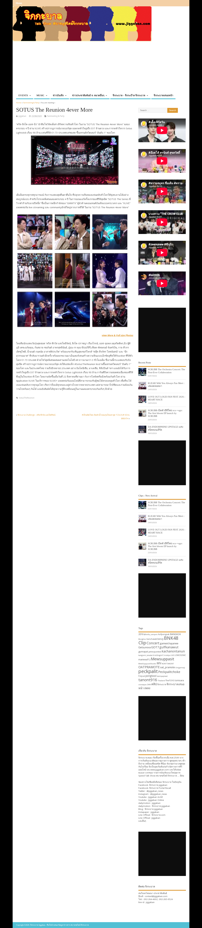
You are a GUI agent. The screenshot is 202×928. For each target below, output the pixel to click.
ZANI (149, 684)
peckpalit (148, 671)
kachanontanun (173, 651)
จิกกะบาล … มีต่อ (176, 775)
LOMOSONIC (180, 655)
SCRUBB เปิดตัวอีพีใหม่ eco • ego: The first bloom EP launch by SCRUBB (165, 413)
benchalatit (152, 639)
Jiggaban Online (156, 800)
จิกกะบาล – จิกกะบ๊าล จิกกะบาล (129, 95)
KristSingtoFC (158, 655)
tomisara (179, 680)
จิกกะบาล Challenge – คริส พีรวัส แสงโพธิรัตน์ (36, 415)
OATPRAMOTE (149, 667)
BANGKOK (175, 634)
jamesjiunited (155, 651)
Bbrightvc (142, 639)
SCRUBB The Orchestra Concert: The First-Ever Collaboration (166, 371)
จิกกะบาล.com (158, 814)
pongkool (150, 676)
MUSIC (40, 95)
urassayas (142, 684)
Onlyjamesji (180, 667)
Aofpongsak (163, 634)
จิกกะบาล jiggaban (158, 785)
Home (19, 3)
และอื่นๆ (142, 820)
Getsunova (144, 647)
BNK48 (171, 638)
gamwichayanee (169, 643)
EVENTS (23, 95)
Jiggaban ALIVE (155, 797)
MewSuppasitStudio (147, 663)
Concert (153, 643)
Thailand (161, 680)
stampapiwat (162, 676)
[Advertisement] (101, 69)
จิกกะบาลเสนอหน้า (163, 95)
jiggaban (22, 116)
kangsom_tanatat (145, 655)
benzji (160, 638)
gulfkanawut (168, 647)
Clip (142, 643)
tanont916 (147, 679)
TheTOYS (169, 680)
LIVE (172, 655)
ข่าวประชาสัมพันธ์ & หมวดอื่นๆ (88, 95)
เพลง (147, 688)
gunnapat (143, 651)
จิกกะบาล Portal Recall (160, 788)
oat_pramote (167, 667)
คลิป (154, 684)
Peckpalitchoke (169, 672)
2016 (140, 634)
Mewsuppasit (162, 658)
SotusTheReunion (26, 397)
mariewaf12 (144, 659)
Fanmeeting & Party (55, 116)
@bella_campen (150, 634)
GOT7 (155, 647)
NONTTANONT (168, 663)
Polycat (141, 676)
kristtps (167, 655)
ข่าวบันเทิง (58, 95)
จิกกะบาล (161, 684)
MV (159, 663)
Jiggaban (156, 817)
